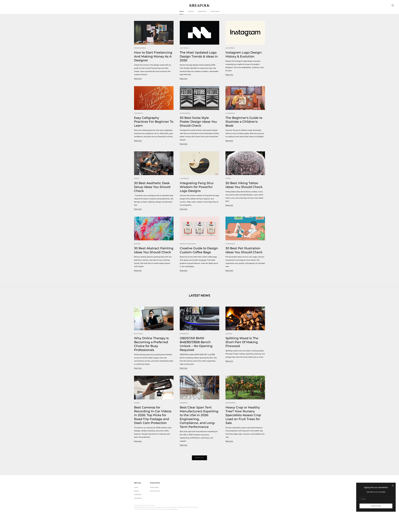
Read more (138, 79)
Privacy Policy (154, 487)
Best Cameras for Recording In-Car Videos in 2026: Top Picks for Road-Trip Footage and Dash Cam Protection (152, 415)
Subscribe (376, 506)
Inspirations (202, 11)
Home (181, 11)
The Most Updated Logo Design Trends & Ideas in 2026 (199, 56)
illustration (230, 113)
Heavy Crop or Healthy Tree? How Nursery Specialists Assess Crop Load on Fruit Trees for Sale (243, 415)
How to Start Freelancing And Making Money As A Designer (153, 56)
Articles (191, 11)
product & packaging (188, 244)
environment (230, 403)
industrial (184, 403)
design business (140, 48)
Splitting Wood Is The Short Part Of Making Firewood (241, 342)
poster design (185, 113)
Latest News (215, 11)
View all (199, 458)
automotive (184, 333)
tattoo (228, 178)
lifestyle (228, 333)
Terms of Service (155, 491)
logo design (184, 48)
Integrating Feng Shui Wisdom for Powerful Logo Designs (196, 187)
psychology (138, 333)
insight (136, 178)
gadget (136, 403)
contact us (174, 509)
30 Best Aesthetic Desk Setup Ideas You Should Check (152, 187)
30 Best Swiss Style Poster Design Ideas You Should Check (198, 121)
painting (137, 244)
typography (138, 113)
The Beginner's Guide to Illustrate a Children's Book (243, 121)
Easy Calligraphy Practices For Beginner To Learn (153, 121)
